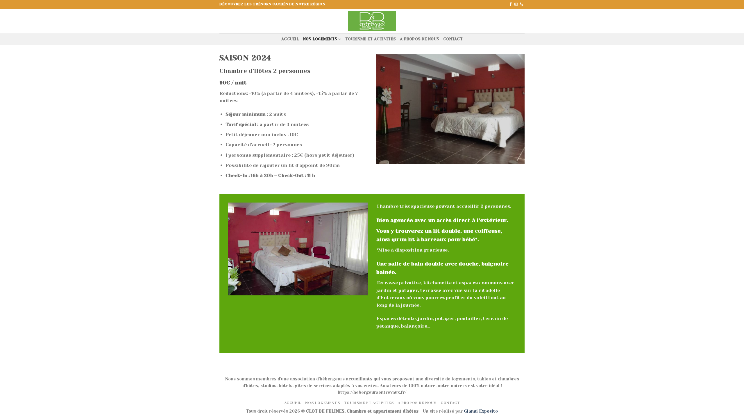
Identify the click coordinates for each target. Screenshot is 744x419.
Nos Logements (320, 39)
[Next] (521, 108)
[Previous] (379, 108)
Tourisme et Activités (370, 39)
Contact (453, 39)
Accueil (290, 39)
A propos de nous (419, 39)
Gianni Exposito (481, 411)
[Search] (522, 20)
